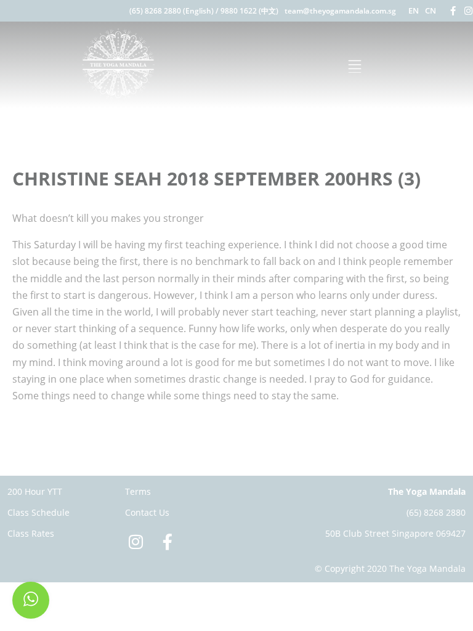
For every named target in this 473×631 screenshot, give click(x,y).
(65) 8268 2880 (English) (171, 11)
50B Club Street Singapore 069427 (395, 533)
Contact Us (147, 512)
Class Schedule (38, 512)
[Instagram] (468, 10)
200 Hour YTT (34, 491)
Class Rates (30, 533)
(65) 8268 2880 (436, 512)
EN (413, 10)
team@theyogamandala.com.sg (340, 11)
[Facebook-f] (453, 10)
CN (430, 10)
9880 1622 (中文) (249, 11)
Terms (138, 491)
